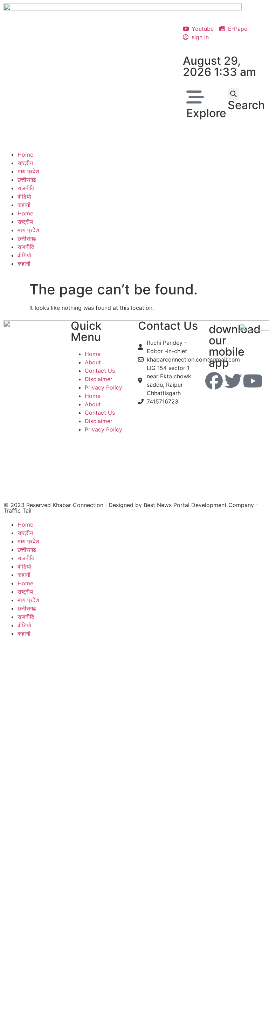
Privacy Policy (103, 387)
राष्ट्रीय (25, 162)
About (93, 362)
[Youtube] (252, 381)
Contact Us (100, 370)
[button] (233, 94)
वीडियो (24, 196)
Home (25, 154)
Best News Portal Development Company (199, 504)
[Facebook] (214, 381)
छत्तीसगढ (27, 179)
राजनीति (26, 188)
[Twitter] (233, 381)
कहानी (24, 204)
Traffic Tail (18, 510)
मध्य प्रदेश (28, 171)
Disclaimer (98, 379)
